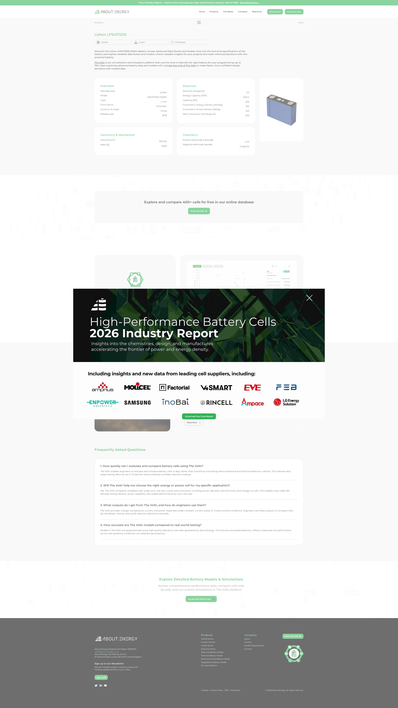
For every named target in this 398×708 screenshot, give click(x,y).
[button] (309, 298)
